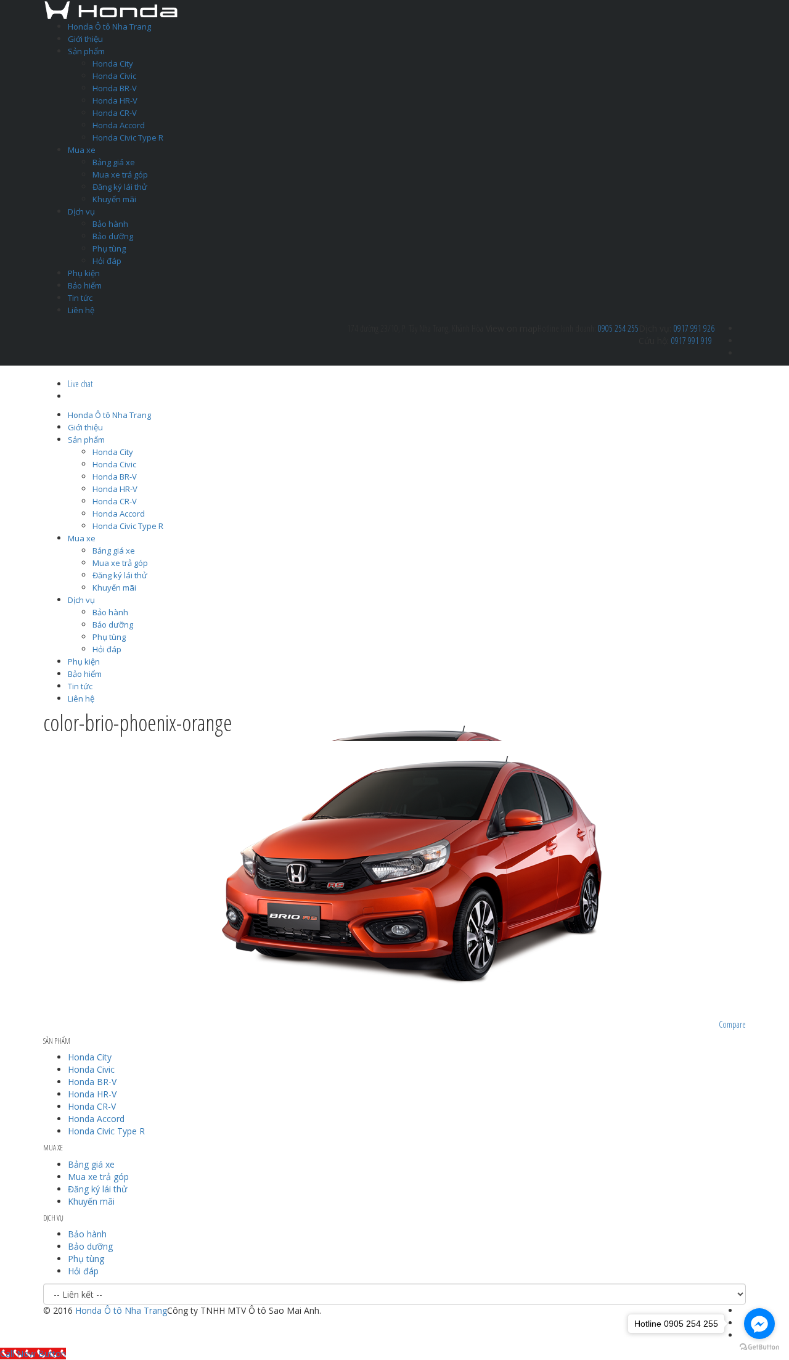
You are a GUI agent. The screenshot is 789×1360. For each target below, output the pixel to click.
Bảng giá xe (113, 162)
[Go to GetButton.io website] (759, 1347)
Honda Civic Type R (127, 137)
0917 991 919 (691, 340)
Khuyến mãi (114, 199)
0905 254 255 (618, 328)
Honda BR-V (114, 88)
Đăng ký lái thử (119, 186)
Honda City (112, 63)
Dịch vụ (81, 211)
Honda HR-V (114, 100)
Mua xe (82, 149)
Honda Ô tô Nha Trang (109, 26)
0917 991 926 (694, 328)
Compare (732, 1024)
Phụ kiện (84, 273)
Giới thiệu (85, 38)
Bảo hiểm (85, 285)
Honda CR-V (114, 112)
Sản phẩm (86, 51)
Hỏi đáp (106, 260)
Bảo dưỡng (112, 236)
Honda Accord (118, 125)
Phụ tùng (109, 248)
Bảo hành (110, 223)
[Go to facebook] (759, 1323)
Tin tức (80, 297)
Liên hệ (81, 310)
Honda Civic (114, 75)
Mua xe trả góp (120, 174)
